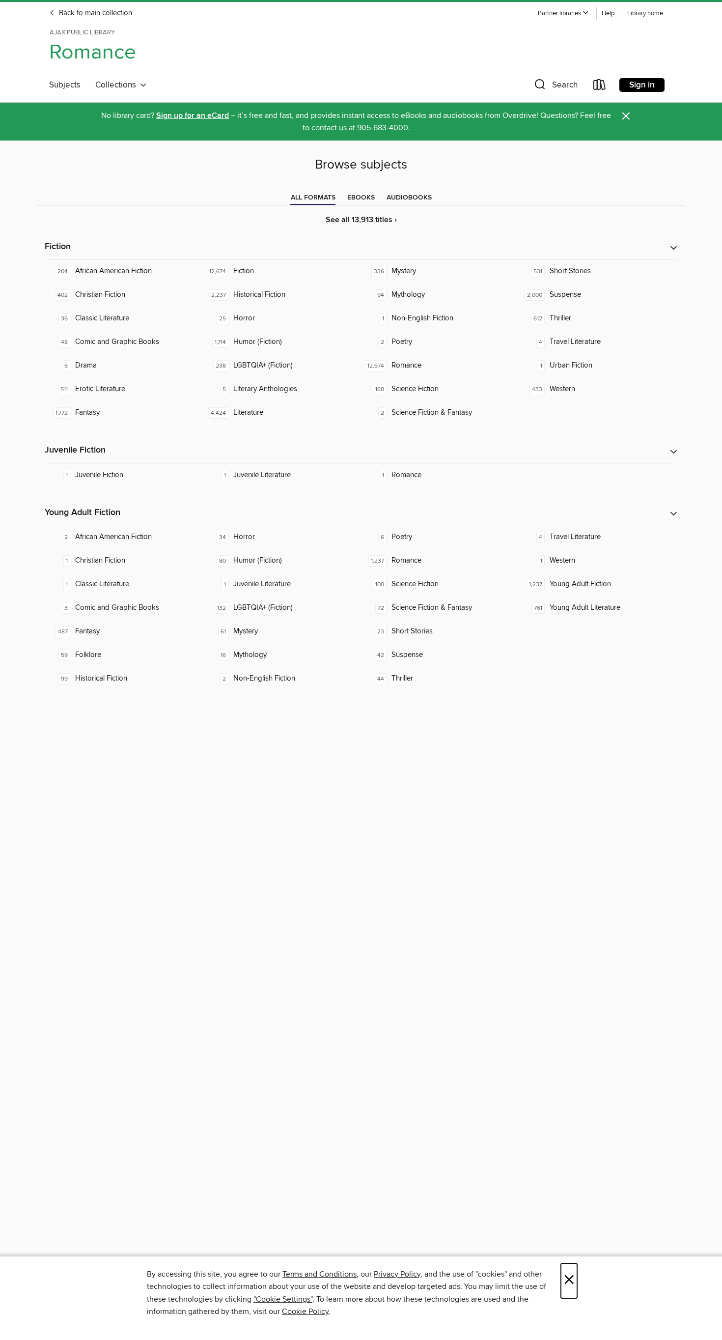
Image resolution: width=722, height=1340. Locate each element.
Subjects (65, 85)
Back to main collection (94, 13)
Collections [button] (117, 85)
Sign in (642, 85)
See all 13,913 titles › (361, 220)
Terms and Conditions (319, 1274)
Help (608, 13)
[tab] (313, 197)
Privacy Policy (397, 1274)
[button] (563, 13)
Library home (645, 13)
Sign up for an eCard (192, 116)
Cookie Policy (305, 1311)
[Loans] (599, 86)
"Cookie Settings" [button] (282, 1299)
